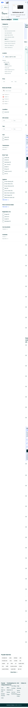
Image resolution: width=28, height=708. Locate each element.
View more (4, 199)
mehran (15, 656)
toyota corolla (13, 665)
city (3, 665)
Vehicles (7, 17)
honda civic (4, 659)
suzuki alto (13, 668)
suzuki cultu (21, 662)
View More (13, 671)
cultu (10, 656)
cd (15, 662)
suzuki (3, 662)
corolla (15, 659)
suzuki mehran (5, 668)
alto (20, 656)
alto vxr (19, 668)
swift (7, 665)
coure (20, 665)
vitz (20, 659)
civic (11, 659)
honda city (4, 656)
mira (12, 662)
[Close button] (26, 2)
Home (2, 17)
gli (7, 662)
